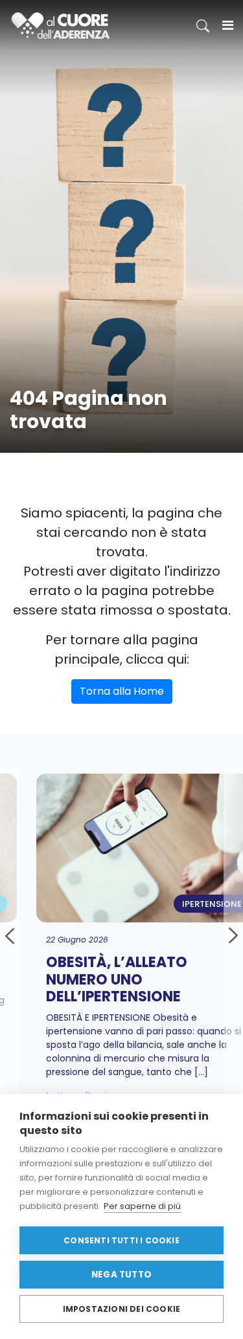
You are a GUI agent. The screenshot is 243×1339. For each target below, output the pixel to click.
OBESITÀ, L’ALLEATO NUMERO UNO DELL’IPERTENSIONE (105, 979)
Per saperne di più (142, 1206)
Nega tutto (121, 1274)
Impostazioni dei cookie (122, 1308)
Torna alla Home (122, 691)
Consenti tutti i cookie (121, 1240)
